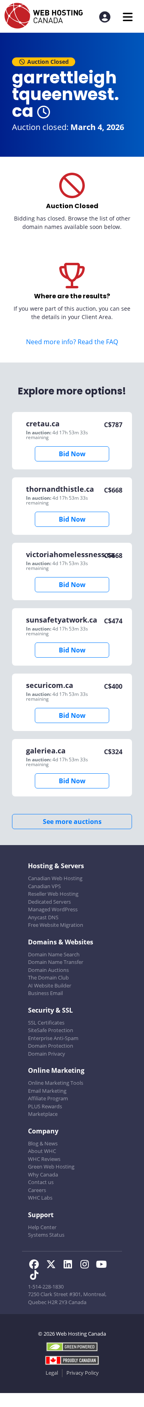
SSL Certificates (46, 1022)
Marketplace (43, 1113)
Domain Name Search (54, 954)
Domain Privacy (46, 1053)
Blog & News (43, 1143)
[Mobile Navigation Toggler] (128, 17)
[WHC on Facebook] (36, 1265)
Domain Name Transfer (55, 962)
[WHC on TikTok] (35, 1276)
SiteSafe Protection (50, 1030)
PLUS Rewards (45, 1106)
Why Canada (43, 1174)
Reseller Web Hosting (53, 893)
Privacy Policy (82, 1372)
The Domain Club (48, 977)
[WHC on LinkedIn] (70, 1265)
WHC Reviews (44, 1159)
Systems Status (46, 1234)
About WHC (42, 1151)
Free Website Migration (55, 924)
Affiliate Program (48, 1098)
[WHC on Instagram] (86, 1265)
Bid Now (72, 453)
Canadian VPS (44, 886)
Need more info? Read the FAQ (72, 341)
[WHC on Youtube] (102, 1265)
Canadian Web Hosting (55, 878)
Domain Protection (50, 1045)
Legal (52, 1372)
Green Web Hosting (51, 1166)
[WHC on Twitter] (53, 1265)
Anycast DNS (43, 917)
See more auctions (72, 821)
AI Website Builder (49, 985)
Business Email (45, 993)
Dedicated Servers (49, 901)
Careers (37, 1190)
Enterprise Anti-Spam (53, 1038)
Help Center (42, 1227)
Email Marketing (47, 1090)
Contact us (41, 1182)
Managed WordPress (53, 909)
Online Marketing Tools (55, 1082)
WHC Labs (40, 1197)
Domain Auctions (48, 969)
